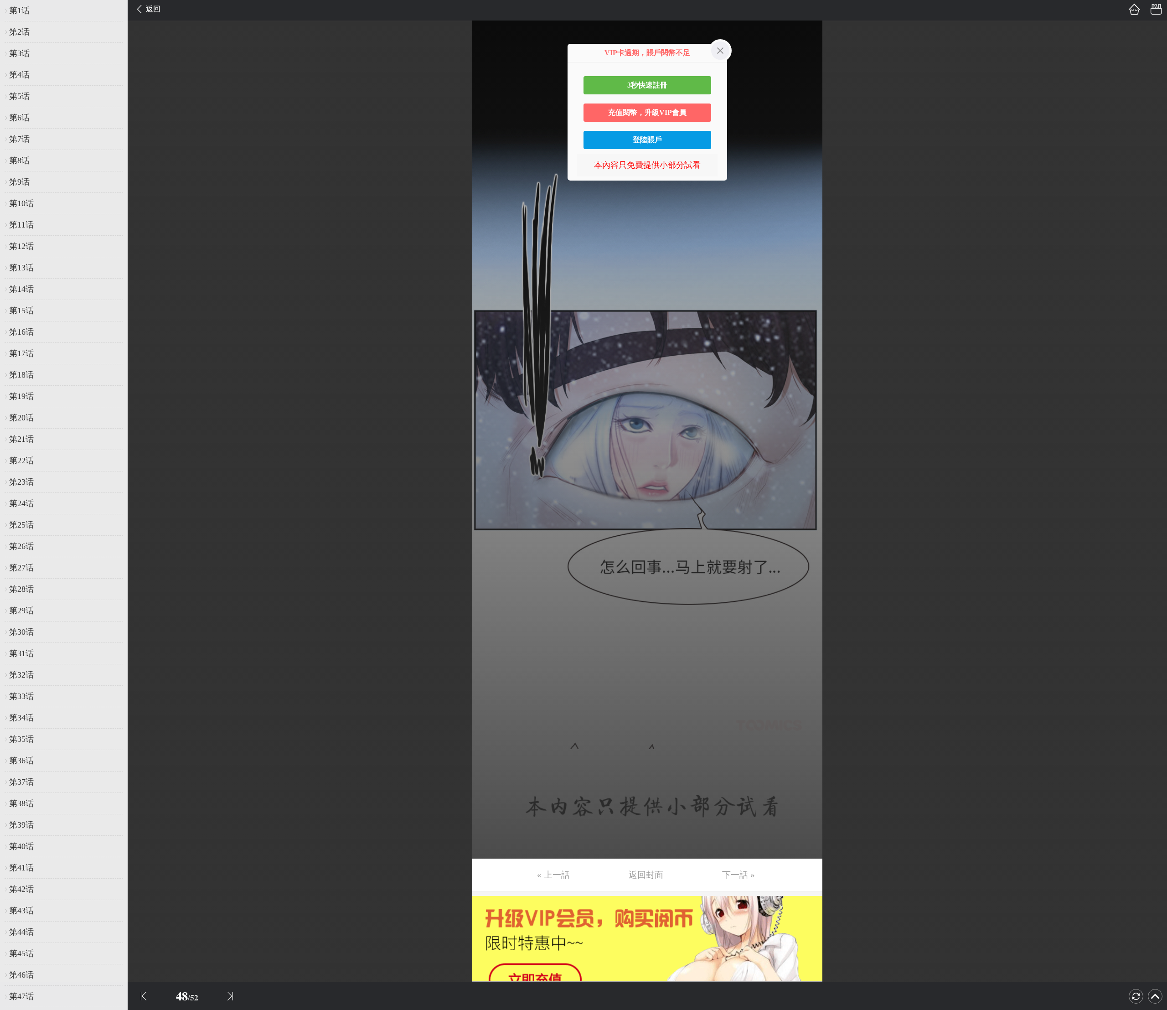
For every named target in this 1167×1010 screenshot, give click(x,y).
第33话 (21, 696)
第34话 (21, 717)
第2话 (19, 31)
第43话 (21, 910)
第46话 (21, 974)
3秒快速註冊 (647, 85)
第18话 (21, 374)
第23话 (21, 482)
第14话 (21, 289)
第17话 (21, 353)
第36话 (21, 760)
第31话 (21, 653)
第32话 (21, 674)
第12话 (21, 246)
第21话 (21, 439)
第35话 (21, 739)
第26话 (21, 546)
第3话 (19, 53)
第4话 (19, 74)
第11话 (21, 224)
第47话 (21, 996)
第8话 (19, 160)
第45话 (21, 953)
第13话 (21, 267)
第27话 (21, 567)
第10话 (21, 203)
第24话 (21, 503)
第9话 (19, 181)
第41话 (21, 867)
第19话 (21, 396)
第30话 (21, 632)
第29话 (21, 610)
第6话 (19, 117)
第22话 (21, 460)
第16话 (21, 332)
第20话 (21, 417)
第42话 (21, 889)
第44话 (21, 932)
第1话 (19, 10)
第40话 (21, 846)
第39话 (21, 824)
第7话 (19, 139)
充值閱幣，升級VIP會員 (647, 112)
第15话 (21, 310)
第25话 (21, 524)
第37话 (21, 782)
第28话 (21, 589)
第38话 (21, 803)
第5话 (19, 96)
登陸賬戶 (647, 140)
